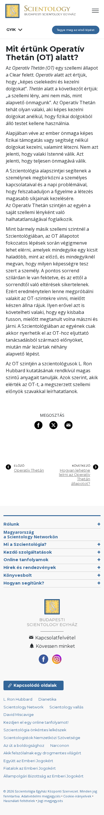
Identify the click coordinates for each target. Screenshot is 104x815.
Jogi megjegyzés (50, 801)
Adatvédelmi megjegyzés (40, 796)
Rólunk (11, 524)
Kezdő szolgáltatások (27, 552)
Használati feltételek (19, 801)
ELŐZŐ (19, 465)
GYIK (11, 29)
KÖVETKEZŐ (81, 465)
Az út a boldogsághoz (23, 745)
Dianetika (47, 699)
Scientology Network (23, 707)
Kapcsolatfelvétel (55, 638)
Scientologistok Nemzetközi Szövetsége (41, 738)
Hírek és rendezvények (29, 567)
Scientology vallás (66, 707)
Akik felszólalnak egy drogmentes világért (42, 753)
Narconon (59, 745)
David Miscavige (18, 714)
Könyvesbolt (17, 575)
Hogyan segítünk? (23, 583)
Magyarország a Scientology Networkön (30, 534)
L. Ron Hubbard (17, 699)
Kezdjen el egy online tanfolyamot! (35, 722)
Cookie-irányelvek (77, 796)
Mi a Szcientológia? (25, 544)
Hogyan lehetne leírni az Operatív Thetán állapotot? (74, 477)
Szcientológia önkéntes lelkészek (34, 730)
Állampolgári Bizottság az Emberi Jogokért (43, 776)
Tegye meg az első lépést (75, 30)
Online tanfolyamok (25, 559)
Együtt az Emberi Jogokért (28, 761)
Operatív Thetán (29, 470)
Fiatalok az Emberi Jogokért (29, 768)
